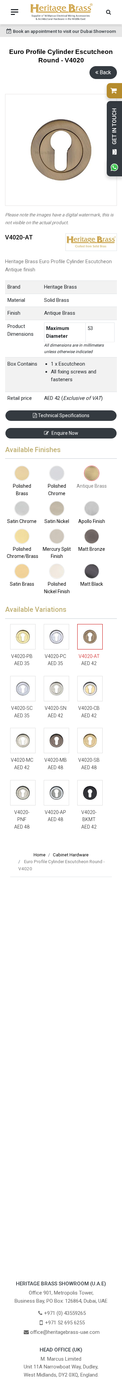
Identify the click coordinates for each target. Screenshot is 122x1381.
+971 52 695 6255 (65, 1323)
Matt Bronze (91, 549)
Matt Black (91, 584)
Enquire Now (65, 433)
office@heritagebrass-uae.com (65, 1332)
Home (39, 854)
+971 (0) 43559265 (65, 1313)
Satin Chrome (22, 521)
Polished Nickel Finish (57, 587)
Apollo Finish (91, 521)
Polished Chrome (57, 489)
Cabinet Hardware (70, 854)
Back (105, 72)
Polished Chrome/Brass (22, 552)
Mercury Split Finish (57, 552)
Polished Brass (22, 489)
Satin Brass (22, 584)
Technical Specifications (63, 415)
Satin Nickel (56, 521)
